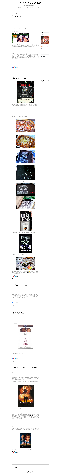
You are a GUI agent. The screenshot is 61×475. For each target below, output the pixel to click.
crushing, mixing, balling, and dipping (24, 271)
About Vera (19, 7)
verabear (13, 27)
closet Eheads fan (28, 272)
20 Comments (20, 369)
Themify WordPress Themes (33, 472)
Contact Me (38, 7)
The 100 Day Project (33, 7)
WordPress (28, 472)
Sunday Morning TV (17, 16)
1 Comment (26, 27)
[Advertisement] (25, 22)
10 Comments (23, 313)
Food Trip (27, 7)
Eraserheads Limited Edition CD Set (21, 78)
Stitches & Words (30, 471)
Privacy (42, 7)
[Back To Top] (30, 469)
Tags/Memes (19, 313)
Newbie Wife (23, 7)
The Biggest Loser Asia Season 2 (20, 285)
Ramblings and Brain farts (21, 27)
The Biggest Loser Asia (15, 288)
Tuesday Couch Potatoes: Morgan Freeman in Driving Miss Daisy (24, 311)
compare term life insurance (32, 415)
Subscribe (43, 56)
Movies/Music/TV (16, 27)
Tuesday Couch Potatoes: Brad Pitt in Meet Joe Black (24, 367)
